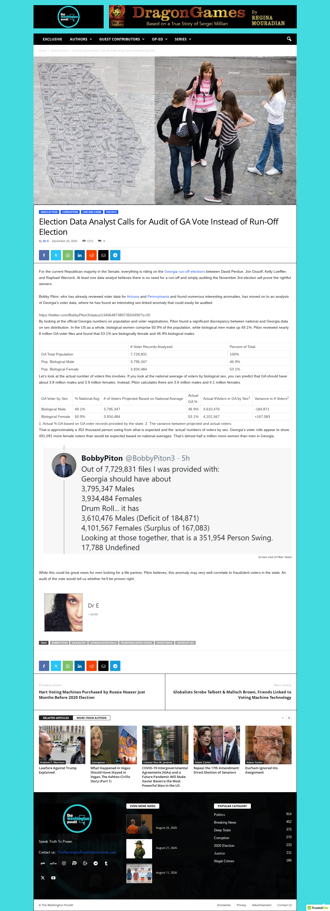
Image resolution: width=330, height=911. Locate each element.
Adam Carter (203, 762)
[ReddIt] (91, 255)
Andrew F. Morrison (52, 762)
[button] (289, 39)
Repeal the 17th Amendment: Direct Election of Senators (217, 770)
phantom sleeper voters (136, 642)
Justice (219, 853)
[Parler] (75, 864)
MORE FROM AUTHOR (91, 718)
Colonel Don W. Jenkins (157, 762)
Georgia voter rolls (103, 642)
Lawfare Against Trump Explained (58, 770)
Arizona (132, 296)
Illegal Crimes (224, 861)
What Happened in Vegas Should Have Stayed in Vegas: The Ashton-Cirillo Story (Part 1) (110, 774)
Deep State (222, 830)
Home (42, 50)
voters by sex (185, 642)
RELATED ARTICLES (56, 718)
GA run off (79, 642)
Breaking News (225, 822)
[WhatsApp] (68, 255)
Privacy (241, 905)
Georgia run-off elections (184, 271)
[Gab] (44, 864)
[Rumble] (86, 864)
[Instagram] (65, 864)
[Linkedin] (80, 255)
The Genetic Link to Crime (176, 866)
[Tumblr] (107, 864)
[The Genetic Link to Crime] (139, 873)
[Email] (103, 255)
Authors (78, 39)
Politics (111, 212)
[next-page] (289, 718)
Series (181, 39)
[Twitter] (56, 255)
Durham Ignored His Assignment (261, 770)
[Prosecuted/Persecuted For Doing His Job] (139, 824)
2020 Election (59, 50)
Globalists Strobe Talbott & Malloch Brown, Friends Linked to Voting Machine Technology (232, 694)
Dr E (46, 241)
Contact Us (284, 905)
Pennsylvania (158, 296)
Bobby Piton (60, 642)
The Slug (162, 841)
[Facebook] (44, 255)
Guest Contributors (119, 39)
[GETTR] (54, 864)
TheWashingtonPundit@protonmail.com (86, 852)
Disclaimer (224, 905)
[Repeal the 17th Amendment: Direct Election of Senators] (217, 745)
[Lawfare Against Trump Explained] (62, 745)
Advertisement (261, 905)
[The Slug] (139, 848)
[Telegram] (115, 255)
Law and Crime (92, 212)
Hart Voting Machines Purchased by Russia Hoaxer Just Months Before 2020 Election (92, 694)
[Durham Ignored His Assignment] (268, 745)
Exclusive (52, 39)
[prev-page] (282, 718)
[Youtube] (54, 878)
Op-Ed (157, 39)
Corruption (70, 212)
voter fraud (164, 642)
